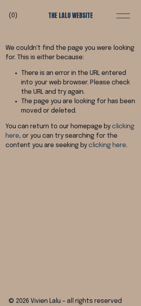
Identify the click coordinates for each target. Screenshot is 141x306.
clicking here (107, 145)
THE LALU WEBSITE (70, 15)
